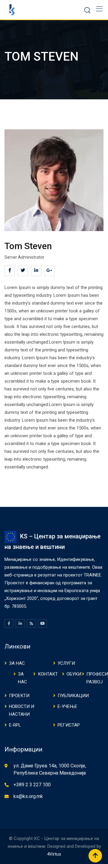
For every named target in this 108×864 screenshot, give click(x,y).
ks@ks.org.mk (28, 796)
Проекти (19, 695)
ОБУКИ (74, 674)
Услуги (66, 663)
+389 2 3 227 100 (32, 784)
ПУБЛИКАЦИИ (73, 695)
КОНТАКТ (48, 674)
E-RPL (15, 725)
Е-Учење (67, 706)
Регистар (69, 725)
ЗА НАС (17, 663)
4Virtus (54, 854)
